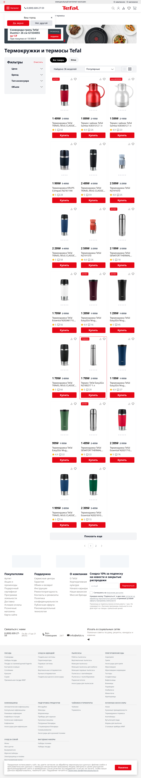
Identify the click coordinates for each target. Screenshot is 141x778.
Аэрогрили (109, 657)
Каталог (14, 7)
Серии (6, 677)
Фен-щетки (8, 746)
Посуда (7, 653)
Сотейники (8, 670)
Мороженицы (43, 713)
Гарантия (39, 581)
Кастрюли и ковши (11, 667)
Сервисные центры (44, 578)
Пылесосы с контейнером (82, 673)
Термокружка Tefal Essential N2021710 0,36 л (120, 449)
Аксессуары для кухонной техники (51, 733)
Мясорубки (42, 707)
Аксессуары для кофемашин (15, 726)
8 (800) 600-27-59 (35, 7)
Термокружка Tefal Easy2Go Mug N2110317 (91, 319)
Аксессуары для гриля (114, 663)
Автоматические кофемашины (16, 707)
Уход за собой (11, 739)
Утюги (40, 667)
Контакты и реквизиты (46, 594)
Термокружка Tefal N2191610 (120, 189)
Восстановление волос (13, 760)
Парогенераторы (45, 660)
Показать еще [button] (93, 536)
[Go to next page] (102, 546)
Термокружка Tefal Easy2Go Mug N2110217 (120, 384)
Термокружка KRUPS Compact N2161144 (63, 189)
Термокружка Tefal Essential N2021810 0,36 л (91, 514)
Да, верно (18, 23)
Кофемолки (9, 723)
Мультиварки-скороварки (115, 670)
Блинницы (109, 683)
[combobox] (100, 69)
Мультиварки (110, 667)
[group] (93, 60)
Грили (107, 660)
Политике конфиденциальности (83, 770)
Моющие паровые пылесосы (83, 670)
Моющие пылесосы (79, 663)
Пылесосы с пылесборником (83, 677)
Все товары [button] (58, 60)
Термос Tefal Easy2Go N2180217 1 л (92, 384)
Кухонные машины (45, 720)
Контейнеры (110, 716)
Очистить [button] (38, 62)
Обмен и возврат (43, 585)
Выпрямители (10, 750)
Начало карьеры (79, 588)
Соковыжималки (44, 730)
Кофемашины (11, 703)
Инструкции (40, 588)
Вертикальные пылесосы (82, 660)
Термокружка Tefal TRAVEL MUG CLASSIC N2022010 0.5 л (92, 189)
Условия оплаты (13, 604)
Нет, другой (41, 23)
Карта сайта (10, 614)
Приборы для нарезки (46, 716)
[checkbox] (91, 592)
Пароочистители (78, 680)
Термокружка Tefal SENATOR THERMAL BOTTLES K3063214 (91, 449)
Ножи (107, 707)
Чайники (75, 707)
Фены (6, 743)
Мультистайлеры (11, 753)
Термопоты (76, 710)
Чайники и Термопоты (82, 703)
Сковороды (8, 657)
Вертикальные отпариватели (49, 670)
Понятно (123, 767)
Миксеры (41, 710)
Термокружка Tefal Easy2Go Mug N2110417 (62, 449)
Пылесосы (77, 653)
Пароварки (109, 686)
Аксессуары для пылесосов (82, 683)
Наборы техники (44, 743)
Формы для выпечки (113, 723)
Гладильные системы (46, 657)
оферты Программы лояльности (103, 600)
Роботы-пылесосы (79, 657)
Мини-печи (109, 693)
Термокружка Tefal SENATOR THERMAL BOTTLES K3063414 (120, 254)
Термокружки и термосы (115, 713)
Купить (64, 135)
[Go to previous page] (85, 546)
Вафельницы (110, 680)
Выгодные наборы (46, 739)
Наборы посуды (10, 660)
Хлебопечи (109, 690)
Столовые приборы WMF (115, 726)
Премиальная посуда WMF (15, 680)
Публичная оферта (44, 604)
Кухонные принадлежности (116, 710)
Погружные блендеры (46, 723)
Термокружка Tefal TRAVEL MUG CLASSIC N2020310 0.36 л (63, 514)
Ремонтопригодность (46, 591)
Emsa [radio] (73, 60)
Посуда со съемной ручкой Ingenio (18, 663)
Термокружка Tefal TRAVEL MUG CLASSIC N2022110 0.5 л (63, 254)
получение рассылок (115, 592)
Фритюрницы (110, 696)
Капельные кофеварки (13, 720)
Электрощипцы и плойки (14, 756)
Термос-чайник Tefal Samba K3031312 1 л (92, 124)
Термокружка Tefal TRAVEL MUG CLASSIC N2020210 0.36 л (63, 384)
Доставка (9, 601)
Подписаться (128, 585)
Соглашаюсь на (108, 593)
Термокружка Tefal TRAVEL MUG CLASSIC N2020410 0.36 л (63, 124)
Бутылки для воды (112, 720)
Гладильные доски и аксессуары (51, 677)
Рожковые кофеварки (13, 713)
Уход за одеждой (46, 653)
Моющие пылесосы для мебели (84, 667)
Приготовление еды (114, 653)
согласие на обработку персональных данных (112, 597)
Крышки (7, 673)
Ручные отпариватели (47, 673)
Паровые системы (45, 663)
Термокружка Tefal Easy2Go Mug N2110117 (120, 319)
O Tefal (73, 578)
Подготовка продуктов (49, 703)
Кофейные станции (12, 716)
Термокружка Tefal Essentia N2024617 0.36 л (64, 319)
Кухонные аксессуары (115, 703)
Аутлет (7, 578)
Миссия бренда (78, 594)
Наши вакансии (78, 591)
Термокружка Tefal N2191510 (91, 254)
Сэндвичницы (110, 677)
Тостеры (108, 673)
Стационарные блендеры (48, 726)
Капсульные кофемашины (14, 710)
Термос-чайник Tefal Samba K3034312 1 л (121, 124)
